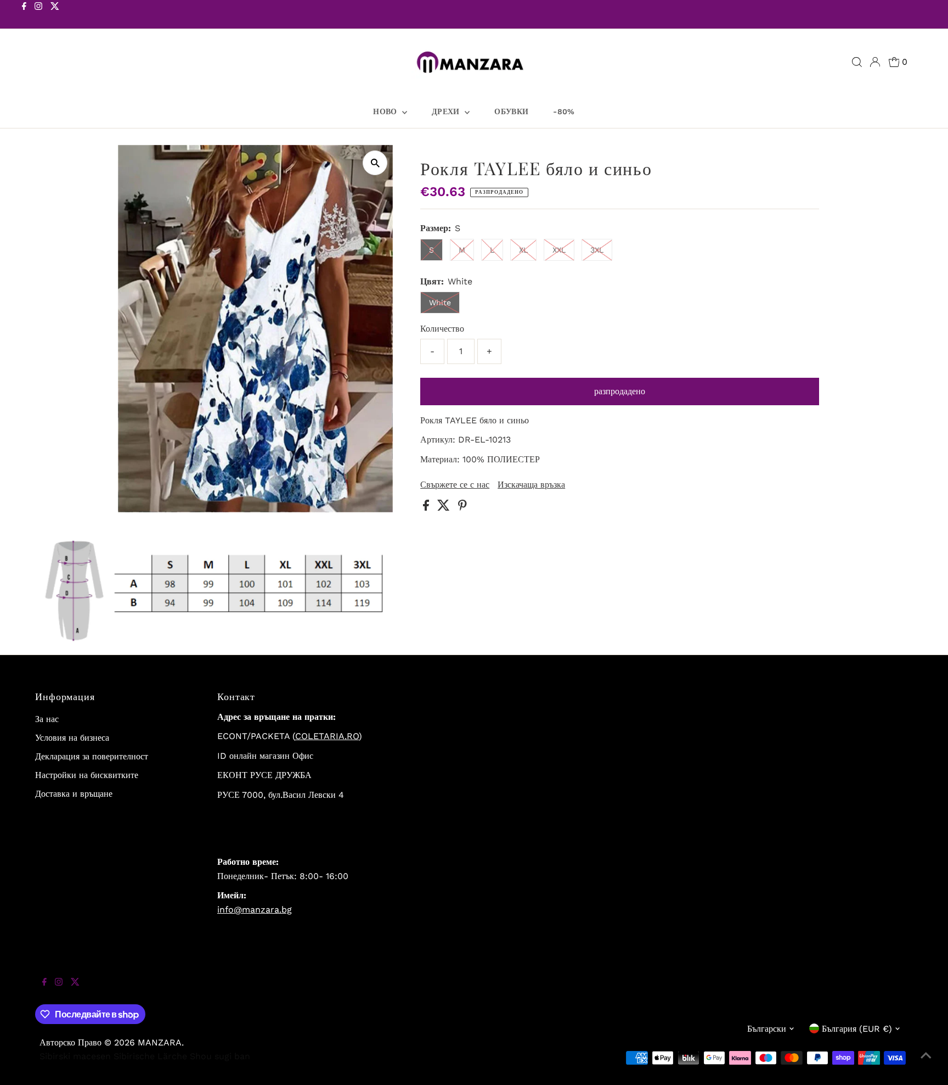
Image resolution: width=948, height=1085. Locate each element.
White (440, 302)
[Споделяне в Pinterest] (462, 507)
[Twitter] (55, 15)
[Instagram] (38, 15)
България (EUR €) (857, 1029)
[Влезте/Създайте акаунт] (875, 62)
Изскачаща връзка (531, 484)
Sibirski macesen (75, 1056)
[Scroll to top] (926, 1063)
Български (766, 1029)
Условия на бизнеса (72, 737)
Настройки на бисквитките (86, 775)
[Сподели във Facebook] (427, 507)
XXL (559, 249)
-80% (563, 111)
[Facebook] (24, 15)
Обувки (511, 111)
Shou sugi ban (220, 1056)
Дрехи (447, 111)
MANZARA (160, 1042)
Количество (442, 328)
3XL (596, 249)
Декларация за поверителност (91, 756)
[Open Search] (857, 62)
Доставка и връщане (73, 793)
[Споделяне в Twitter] (445, 507)
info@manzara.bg (254, 909)
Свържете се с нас (454, 484)
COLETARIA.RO (327, 736)
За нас (47, 719)
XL (523, 249)
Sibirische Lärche (150, 1056)
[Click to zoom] (375, 162)
